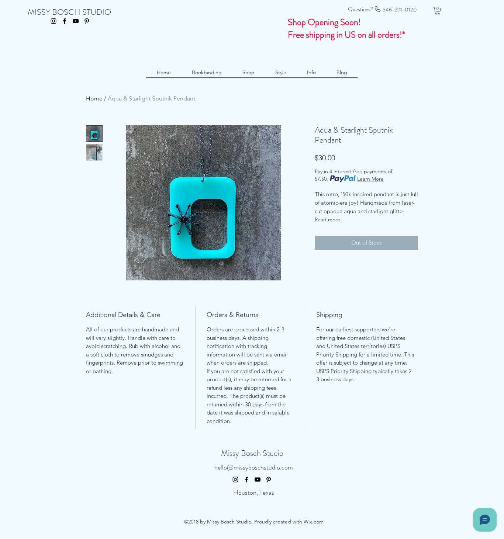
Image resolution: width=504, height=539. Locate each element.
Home (94, 98)
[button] (437, 10)
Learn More (370, 178)
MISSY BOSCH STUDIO (69, 12)
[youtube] (75, 21)
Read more (327, 219)
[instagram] (53, 21)
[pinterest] (86, 21)
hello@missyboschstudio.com (253, 467)
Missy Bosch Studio (252, 453)
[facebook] (64, 21)
